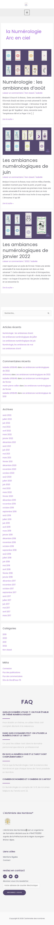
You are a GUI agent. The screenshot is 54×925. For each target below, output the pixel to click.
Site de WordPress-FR (12, 680)
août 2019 (7, 515)
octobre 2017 (8, 588)
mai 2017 (6, 608)
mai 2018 (6, 565)
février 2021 (7, 461)
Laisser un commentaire (13, 93)
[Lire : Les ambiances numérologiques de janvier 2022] (27, 225)
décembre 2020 (9, 465)
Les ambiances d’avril (12, 348)
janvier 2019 (8, 535)
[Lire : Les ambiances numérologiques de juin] (27, 141)
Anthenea (7, 374)
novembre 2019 (9, 504)
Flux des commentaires (12, 676)
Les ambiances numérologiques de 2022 (33, 374)
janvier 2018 (8, 577)
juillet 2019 (7, 519)
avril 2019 (6, 527)
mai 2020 (7, 488)
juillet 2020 (7, 481)
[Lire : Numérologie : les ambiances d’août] (27, 63)
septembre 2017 (9, 592)
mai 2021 (6, 454)
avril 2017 (6, 611)
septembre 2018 (9, 550)
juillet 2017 (7, 600)
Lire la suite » (8, 119)
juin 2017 (6, 604)
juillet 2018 (7, 558)
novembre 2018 (9, 542)
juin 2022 (6, 423)
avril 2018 (6, 569)
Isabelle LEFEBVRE (10, 367)
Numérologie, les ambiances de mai (18, 345)
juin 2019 (6, 523)
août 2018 (7, 554)
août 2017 (7, 596)
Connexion (7, 668)
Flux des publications (11, 672)
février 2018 (8, 573)
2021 (4, 642)
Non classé (29, 93)
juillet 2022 (7, 419)
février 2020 (8, 496)
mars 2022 (7, 434)
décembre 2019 (9, 500)
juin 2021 (6, 450)
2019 (4, 634)
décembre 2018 (9, 538)
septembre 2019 (9, 511)
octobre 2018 (8, 546)
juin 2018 (6, 561)
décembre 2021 (9, 442)
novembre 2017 (9, 585)
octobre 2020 (8, 473)
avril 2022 (7, 431)
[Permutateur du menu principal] (27, 12)
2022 (27, 261)
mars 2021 (7, 457)
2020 (5, 638)
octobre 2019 (8, 508)
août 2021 (7, 446)
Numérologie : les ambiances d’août (24, 85)
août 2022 (7, 415)
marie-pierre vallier (11, 386)
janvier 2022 (8, 438)
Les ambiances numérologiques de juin (25, 166)
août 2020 (7, 477)
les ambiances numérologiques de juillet (20, 337)
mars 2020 (7, 492)
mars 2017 (7, 615)
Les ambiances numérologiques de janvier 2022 (25, 250)
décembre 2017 (9, 581)
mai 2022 (6, 427)
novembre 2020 (9, 469)
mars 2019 (7, 531)
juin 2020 (6, 484)
